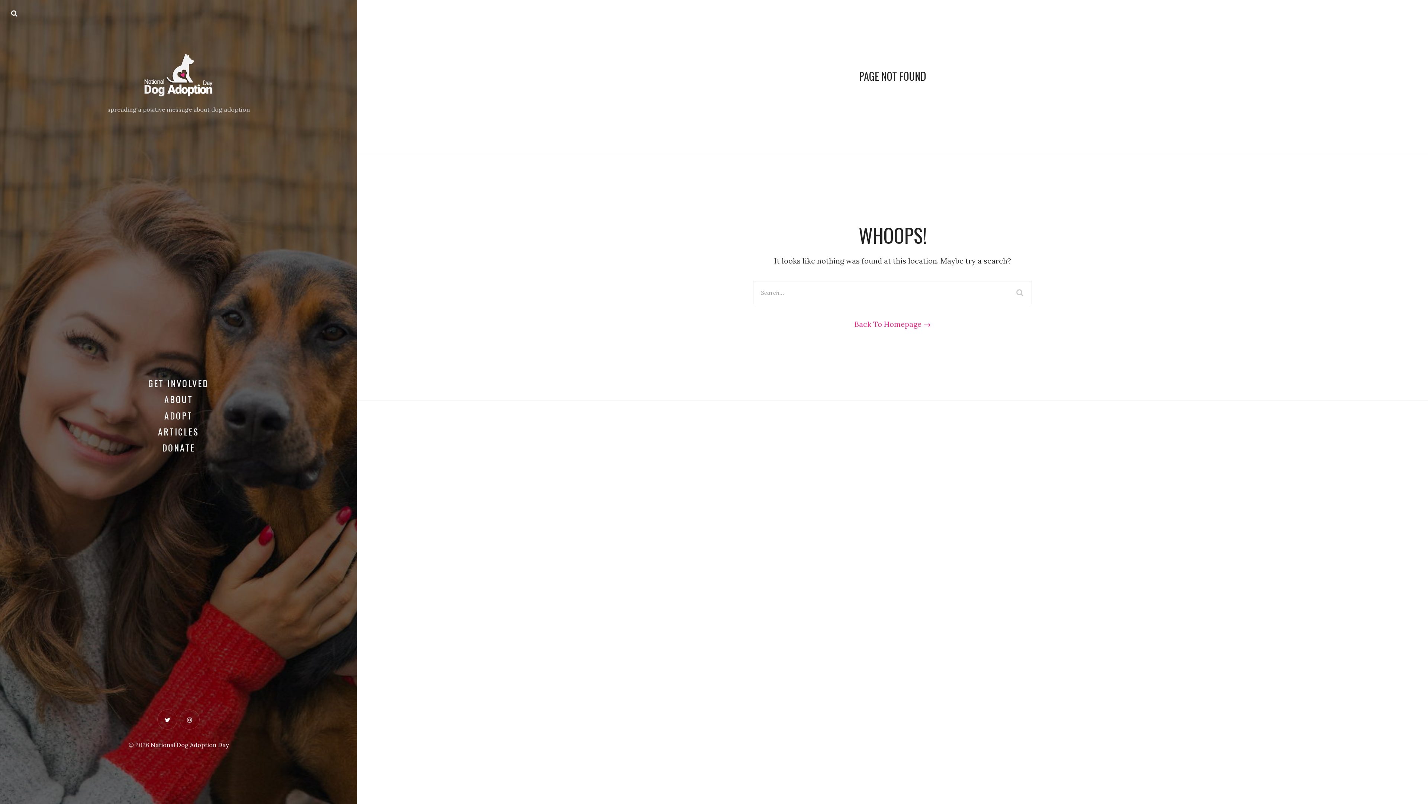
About (178, 399)
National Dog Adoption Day (190, 745)
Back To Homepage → (893, 324)
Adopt (178, 415)
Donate (178, 447)
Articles (178, 431)
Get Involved (178, 383)
